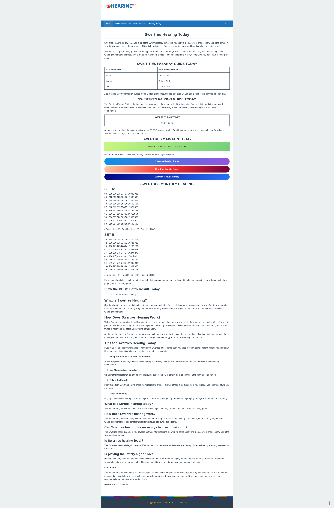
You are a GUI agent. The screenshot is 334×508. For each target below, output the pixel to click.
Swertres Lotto (183, 104)
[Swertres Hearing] (120, 6)
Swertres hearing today (156, 308)
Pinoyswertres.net (166, 154)
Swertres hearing (135, 334)
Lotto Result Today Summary (123, 295)
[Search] (226, 24)
